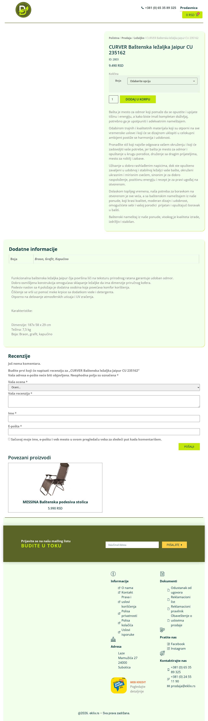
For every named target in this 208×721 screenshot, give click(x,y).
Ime (12, 413)
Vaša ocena (17, 381)
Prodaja (127, 38)
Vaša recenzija (20, 393)
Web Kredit (138, 682)
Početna (114, 38)
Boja (118, 80)
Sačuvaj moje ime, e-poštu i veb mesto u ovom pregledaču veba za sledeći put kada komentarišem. (86, 439)
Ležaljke (139, 38)
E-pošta (15, 426)
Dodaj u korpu (138, 99)
